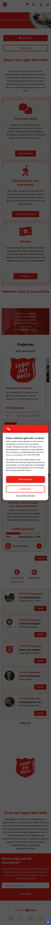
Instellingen (25, 489)
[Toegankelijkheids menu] (48, 922)
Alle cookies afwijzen (25, 496)
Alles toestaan (25, 479)
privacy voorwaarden (14, 455)
